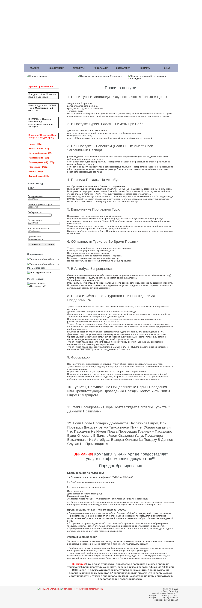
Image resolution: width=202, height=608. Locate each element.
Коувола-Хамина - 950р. (41, 153)
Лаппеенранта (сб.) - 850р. (42, 162)
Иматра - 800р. (36, 171)
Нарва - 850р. (35, 144)
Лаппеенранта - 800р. (39, 158)
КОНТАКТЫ (145, 68)
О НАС (167, 68)
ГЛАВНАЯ (34, 68)
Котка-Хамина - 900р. (39, 148)
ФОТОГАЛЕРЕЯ (123, 68)
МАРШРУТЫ (79, 68)
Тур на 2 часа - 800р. (39, 176)
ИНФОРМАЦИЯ (101, 68)
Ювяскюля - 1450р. (38, 167)
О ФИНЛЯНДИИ (56, 68)
